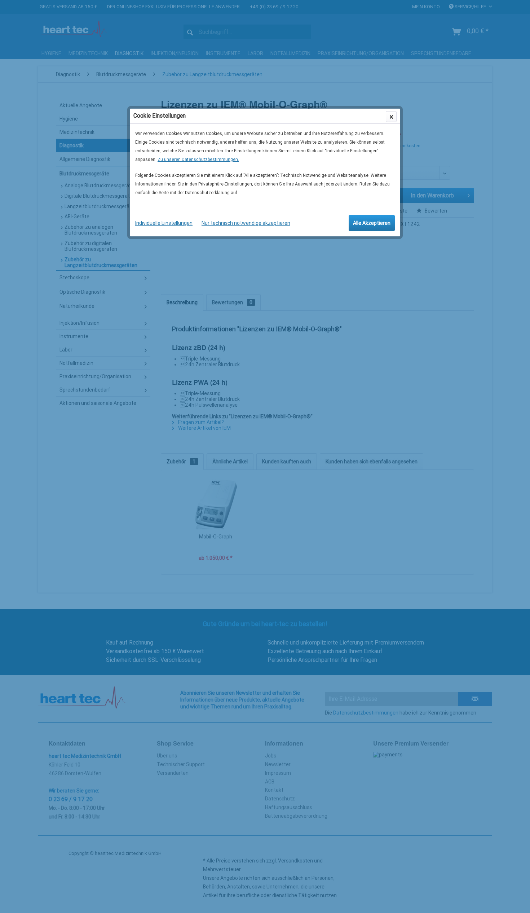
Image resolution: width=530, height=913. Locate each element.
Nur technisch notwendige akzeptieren (246, 223)
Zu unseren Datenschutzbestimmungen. (198, 159)
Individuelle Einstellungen (164, 223)
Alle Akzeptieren (371, 223)
